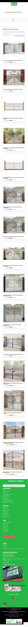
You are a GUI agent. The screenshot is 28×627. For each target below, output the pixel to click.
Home (4, 27)
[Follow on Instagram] (15, 598)
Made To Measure (6, 517)
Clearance (5, 515)
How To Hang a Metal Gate (8, 501)
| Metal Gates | (7, 614)
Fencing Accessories (6, 514)
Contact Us (5, 490)
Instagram (5, 546)
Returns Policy (5, 531)
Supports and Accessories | (14, 616)
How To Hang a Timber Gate (8, 502)
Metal (6, 27)
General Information (6, 499)
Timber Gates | (13, 614)
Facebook (4, 545)
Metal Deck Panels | (20, 614)
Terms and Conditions (7, 522)
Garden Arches (5, 511)
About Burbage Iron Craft (7, 494)
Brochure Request (6, 495)
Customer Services (6, 491)
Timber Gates (5, 508)
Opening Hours (5, 498)
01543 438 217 (6, 562)
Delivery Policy (5, 526)
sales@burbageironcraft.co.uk (9, 564)
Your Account (5, 493)
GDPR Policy (5, 527)
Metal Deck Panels (6, 510)
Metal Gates (5, 507)
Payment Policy (5, 530)
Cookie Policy (5, 524)
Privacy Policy (5, 523)
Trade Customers (6, 497)
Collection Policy (6, 528)
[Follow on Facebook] (13, 598)
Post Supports (5, 513)
